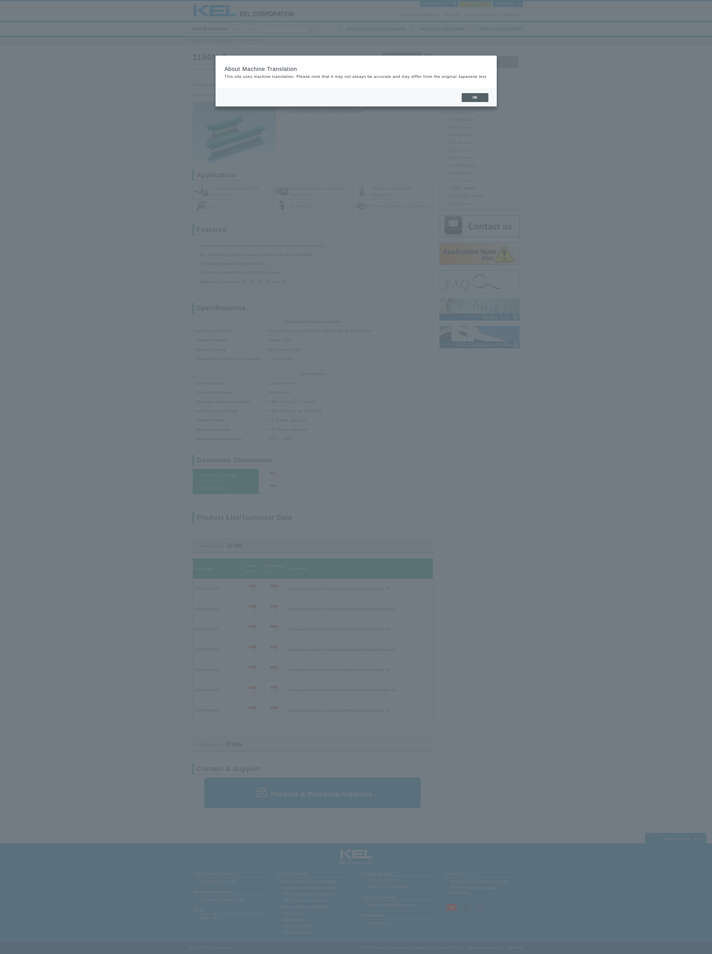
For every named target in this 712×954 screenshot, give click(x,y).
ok (475, 98)
